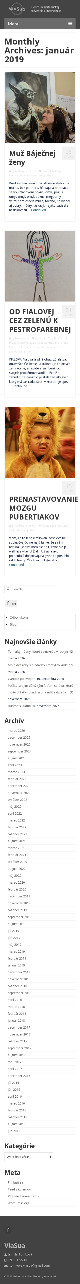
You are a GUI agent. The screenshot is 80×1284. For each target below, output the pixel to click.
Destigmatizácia (26, 342)
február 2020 (17, 889)
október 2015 (17, 1117)
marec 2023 (16, 772)
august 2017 (17, 1055)
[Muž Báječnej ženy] (40, 107)
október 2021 (17, 834)
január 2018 (16, 1020)
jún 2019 (14, 937)
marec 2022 (16, 820)
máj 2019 (14, 944)
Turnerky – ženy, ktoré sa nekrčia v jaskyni (38, 651)
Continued (38, 210)
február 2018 (17, 1013)
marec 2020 (16, 882)
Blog (57, 171)
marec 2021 (16, 848)
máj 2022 (14, 806)
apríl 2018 (15, 1000)
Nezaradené (53, 347)
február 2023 (17, 779)
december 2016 (19, 1076)
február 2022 (17, 827)
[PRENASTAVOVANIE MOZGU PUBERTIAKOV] (40, 442)
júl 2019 (13, 931)
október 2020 (17, 862)
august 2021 (17, 841)
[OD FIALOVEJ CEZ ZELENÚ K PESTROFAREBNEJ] (40, 266)
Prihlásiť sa (15, 1182)
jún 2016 (14, 1089)
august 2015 (17, 1124)
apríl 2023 (15, 765)
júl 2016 (13, 1082)
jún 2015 (14, 1131)
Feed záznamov (19, 1189)
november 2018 (19, 979)
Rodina (24, 175)
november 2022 (19, 793)
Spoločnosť (35, 175)
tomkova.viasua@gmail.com (29, 1265)
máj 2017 (14, 1062)
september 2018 (19, 993)
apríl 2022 (15, 813)
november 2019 (19, 903)
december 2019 (19, 896)
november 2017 (19, 1034)
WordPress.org (18, 1203)
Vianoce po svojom (22, 679)
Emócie (13, 347)
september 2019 (19, 917)
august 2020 (17, 868)
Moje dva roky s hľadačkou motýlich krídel (38, 665)
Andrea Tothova (24, 171)
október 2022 (17, 799)
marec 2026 (16, 730)
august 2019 (17, 924)
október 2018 (17, 986)
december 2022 (19, 786)
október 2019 (17, 910)
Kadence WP (50, 1276)
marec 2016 (16, 1103)
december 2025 (19, 737)
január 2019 (16, 965)
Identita (13, 175)
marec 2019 (16, 951)
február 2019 (17, 958)
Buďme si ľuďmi (19, 706)
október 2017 (17, 1041)
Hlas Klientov (27, 347)
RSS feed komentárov (23, 1196)
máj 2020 (14, 875)
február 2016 (17, 1110)
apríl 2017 (15, 1069)
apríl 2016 (15, 1096)
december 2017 (19, 1027)
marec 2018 (16, 1007)
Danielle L (21, 338)
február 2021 (17, 855)
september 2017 (19, 1048)
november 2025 (19, 744)
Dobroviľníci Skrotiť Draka (52, 342)
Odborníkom (19, 617)
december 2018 (19, 972)
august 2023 (17, 758)
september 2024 (19, 751)
